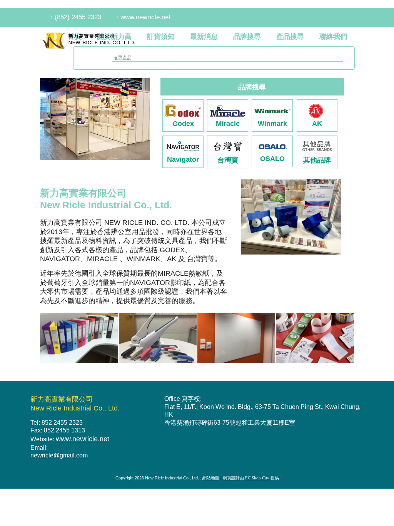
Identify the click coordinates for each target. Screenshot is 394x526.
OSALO (272, 158)
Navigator (183, 159)
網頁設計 (231, 478)
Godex (183, 123)
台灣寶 (227, 160)
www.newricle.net (82, 439)
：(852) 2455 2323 (74, 17)
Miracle (228, 123)
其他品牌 (317, 160)
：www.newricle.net (142, 17)
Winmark (272, 123)
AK (317, 123)
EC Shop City (257, 478)
